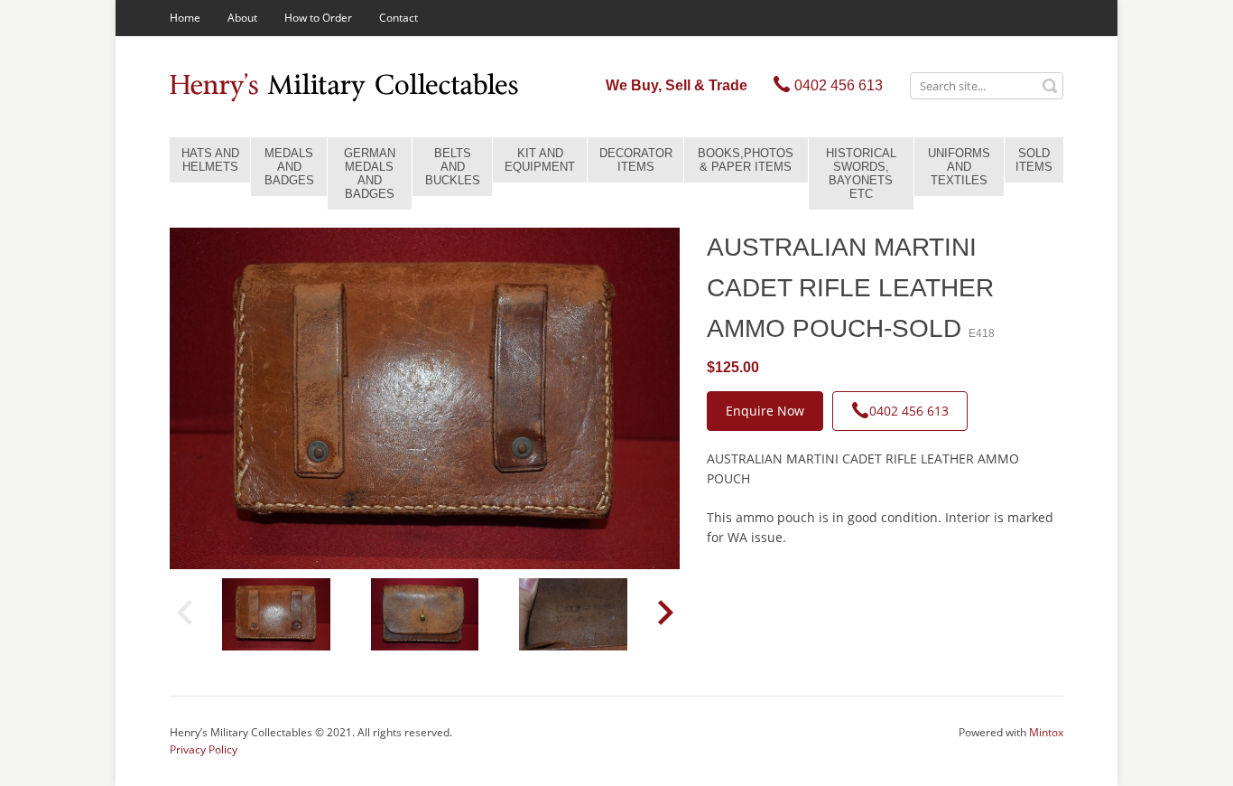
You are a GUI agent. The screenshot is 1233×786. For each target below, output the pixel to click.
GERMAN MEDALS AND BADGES (369, 173)
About (242, 17)
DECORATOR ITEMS (635, 159)
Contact (398, 17)
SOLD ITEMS (1033, 159)
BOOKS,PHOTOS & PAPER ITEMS (745, 159)
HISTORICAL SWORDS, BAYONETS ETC (861, 173)
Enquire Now (765, 410)
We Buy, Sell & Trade (676, 85)
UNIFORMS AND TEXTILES (959, 166)
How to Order (318, 17)
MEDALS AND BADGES (289, 166)
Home (185, 17)
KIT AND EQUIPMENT (540, 159)
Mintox (1046, 732)
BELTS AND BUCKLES (452, 166)
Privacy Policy (203, 749)
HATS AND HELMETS (210, 159)
